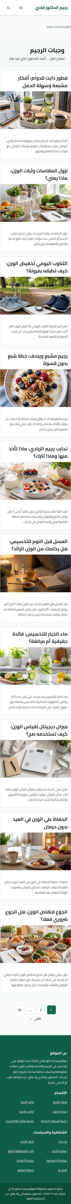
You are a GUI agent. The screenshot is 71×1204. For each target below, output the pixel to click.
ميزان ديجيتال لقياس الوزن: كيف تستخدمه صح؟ (39, 730)
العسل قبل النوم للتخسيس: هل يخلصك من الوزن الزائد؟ (38, 545)
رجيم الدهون (59, 1111)
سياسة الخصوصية (57, 1160)
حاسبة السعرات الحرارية (54, 1121)
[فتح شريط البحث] (8, 7)
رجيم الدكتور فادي (51, 7)
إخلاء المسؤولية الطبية (21, 1151)
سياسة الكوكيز (25, 1160)
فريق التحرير (27, 1141)
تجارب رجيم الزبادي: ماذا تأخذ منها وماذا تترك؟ (38, 452)
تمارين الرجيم (26, 1111)
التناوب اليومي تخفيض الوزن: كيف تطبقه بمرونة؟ (37, 267)
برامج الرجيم (27, 1102)
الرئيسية (66, 26)
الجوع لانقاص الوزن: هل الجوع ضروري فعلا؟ (36, 915)
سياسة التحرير (59, 1151)
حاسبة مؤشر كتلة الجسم (20, 1121)
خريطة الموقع (26, 1170)
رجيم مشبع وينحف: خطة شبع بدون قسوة (38, 359)
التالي (35, 1019)
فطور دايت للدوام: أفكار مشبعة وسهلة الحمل (43, 81)
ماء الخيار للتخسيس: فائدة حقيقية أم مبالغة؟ (40, 637)
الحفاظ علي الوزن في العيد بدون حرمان (40, 822)
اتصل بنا (62, 1170)
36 (18, 1010)
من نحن (62, 1141)
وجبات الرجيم (60, 1102)
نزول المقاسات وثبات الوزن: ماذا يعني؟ (39, 174)
